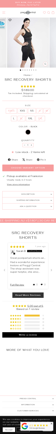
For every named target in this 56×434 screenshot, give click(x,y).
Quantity (28, 140)
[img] (17, 246)
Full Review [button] (17, 284)
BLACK (28, 132)
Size (28, 105)
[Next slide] (51, 270)
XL (21, 118)
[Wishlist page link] (44, 12)
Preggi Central (28, 398)
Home (27, 75)
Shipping (28, 93)
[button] (28, 86)
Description (28, 194)
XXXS (11, 110)
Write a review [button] (28, 334)
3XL (40, 118)
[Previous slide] (4, 270)
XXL (30, 118)
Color (28, 126)
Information (28, 405)
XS (32, 110)
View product (12, 375)
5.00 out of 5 (35, 305)
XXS (22, 110)
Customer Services (28, 411)
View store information (18, 184)
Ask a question (28, 206)
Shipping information (28, 200)
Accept (9, 429)
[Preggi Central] (25, 429)
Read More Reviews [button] (28, 295)
